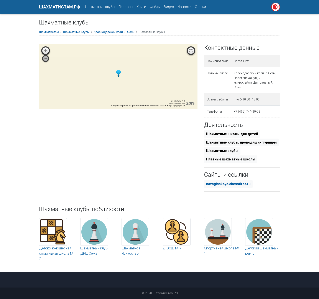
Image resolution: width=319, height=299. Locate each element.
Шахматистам (49, 32)
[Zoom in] (45, 50)
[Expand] (191, 50)
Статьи (200, 7)
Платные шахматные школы (230, 159)
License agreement (176, 103)
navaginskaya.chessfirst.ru (228, 184)
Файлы (155, 7)
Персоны (125, 7)
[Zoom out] (45, 58)
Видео (169, 7)
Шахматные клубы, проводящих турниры (241, 142)
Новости (184, 7)
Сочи (130, 32)
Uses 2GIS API (178, 101)
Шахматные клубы (100, 7)
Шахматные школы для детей (232, 134)
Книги (141, 7)
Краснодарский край (108, 32)
